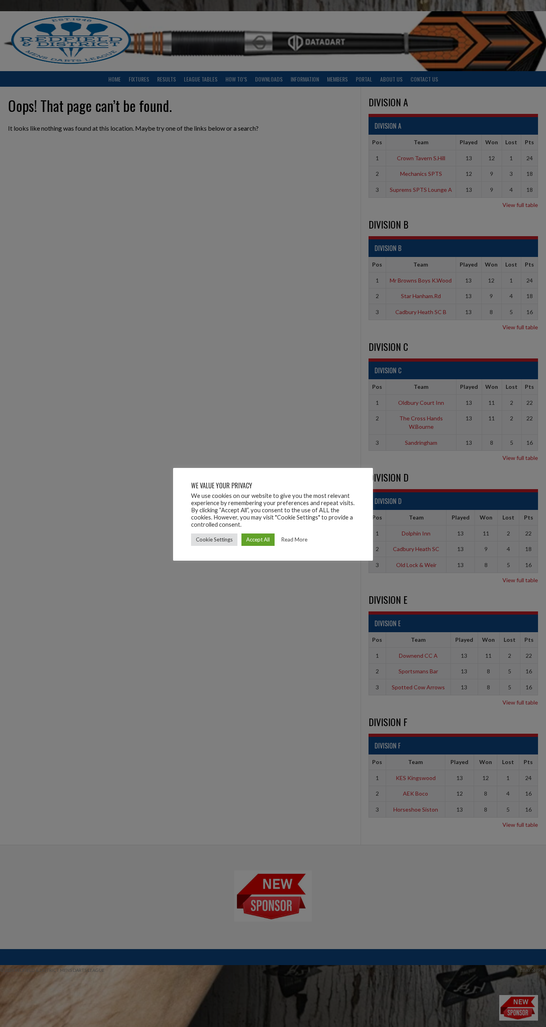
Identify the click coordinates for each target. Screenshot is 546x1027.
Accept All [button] (258, 539)
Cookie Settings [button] (214, 539)
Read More (294, 539)
